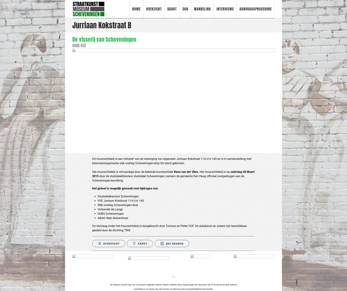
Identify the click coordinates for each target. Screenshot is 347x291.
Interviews (225, 9)
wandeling (202, 9)
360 (185, 9)
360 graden (174, 243)
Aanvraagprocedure (255, 9)
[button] (173, 277)
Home (136, 9)
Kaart (172, 9)
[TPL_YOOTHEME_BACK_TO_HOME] (88, 9)
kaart (142, 243)
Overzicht (154, 9)
